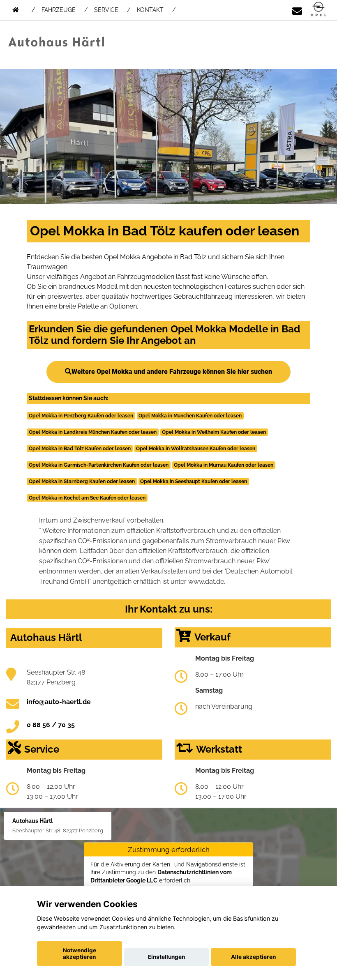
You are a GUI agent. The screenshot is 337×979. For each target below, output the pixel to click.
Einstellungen (166, 957)
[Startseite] (318, 9)
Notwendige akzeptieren (79, 953)
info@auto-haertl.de (59, 702)
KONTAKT (150, 10)
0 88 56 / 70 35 (51, 725)
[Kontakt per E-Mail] (297, 9)
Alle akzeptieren (253, 957)
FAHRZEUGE (59, 10)
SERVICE (106, 10)
